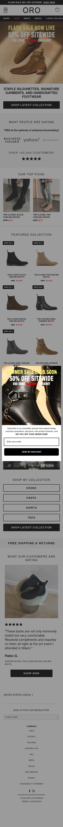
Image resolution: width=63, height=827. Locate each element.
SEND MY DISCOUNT (31, 452)
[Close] (57, 370)
